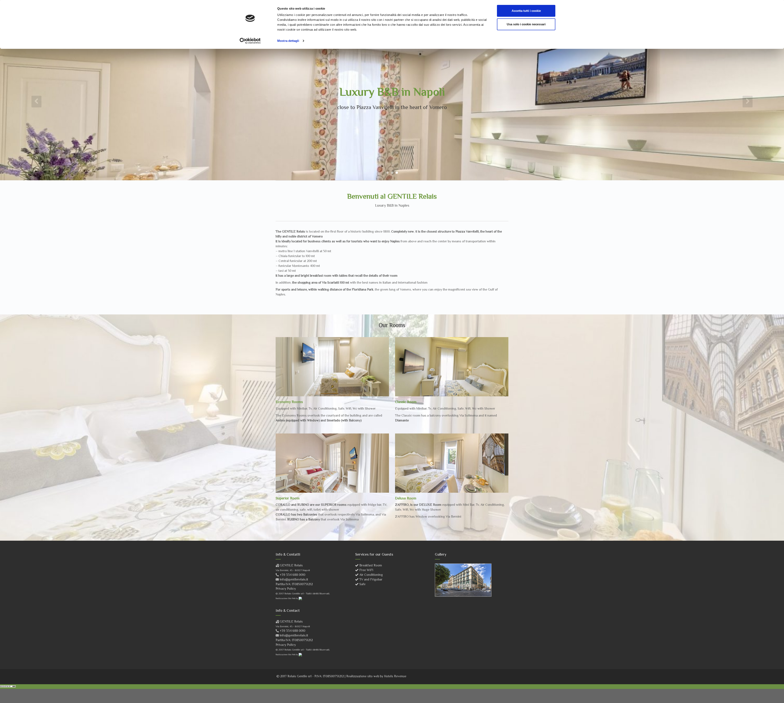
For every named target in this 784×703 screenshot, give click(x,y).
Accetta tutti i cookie (526, 10)
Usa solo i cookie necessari (526, 24)
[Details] (332, 366)
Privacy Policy (286, 589)
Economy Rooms (289, 402)
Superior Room (288, 498)
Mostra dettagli (288, 40)
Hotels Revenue (395, 676)
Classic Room (405, 402)
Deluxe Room (405, 498)
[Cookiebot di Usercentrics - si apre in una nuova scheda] (250, 41)
